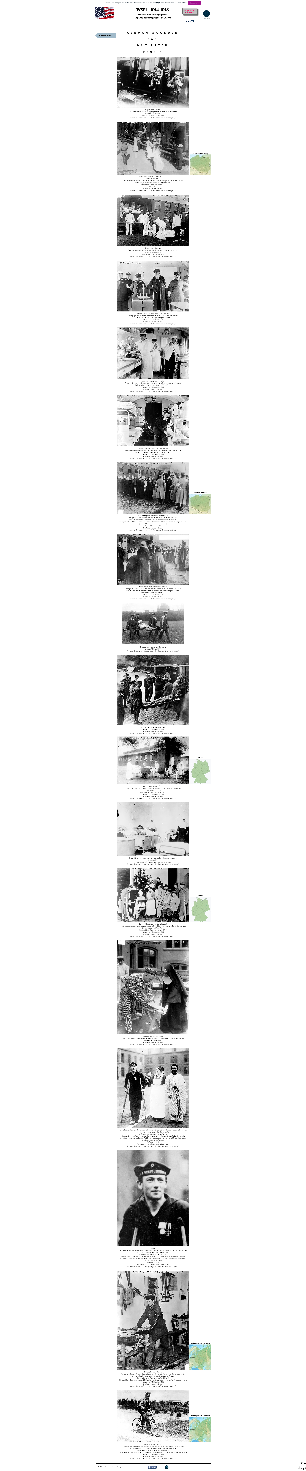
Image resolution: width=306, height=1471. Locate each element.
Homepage (206, 18)
